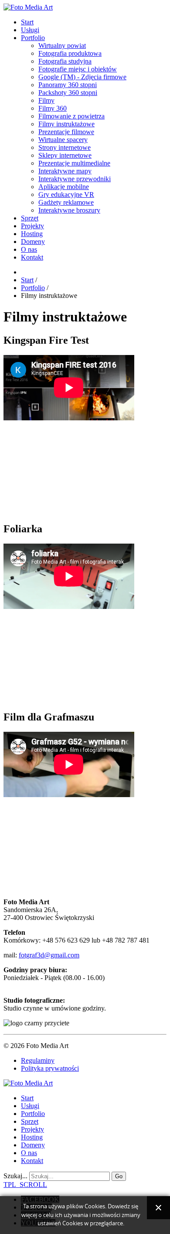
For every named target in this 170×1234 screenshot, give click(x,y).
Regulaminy (37, 1060)
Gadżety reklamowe (66, 202)
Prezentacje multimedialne (74, 163)
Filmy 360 (52, 108)
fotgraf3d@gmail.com (49, 955)
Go (118, 1176)
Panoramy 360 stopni (67, 84)
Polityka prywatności (50, 1068)
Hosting (32, 233)
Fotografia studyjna (65, 61)
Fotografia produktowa (70, 53)
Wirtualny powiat (62, 45)
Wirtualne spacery (63, 139)
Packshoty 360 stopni (67, 92)
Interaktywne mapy (65, 171)
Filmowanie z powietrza (71, 116)
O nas (29, 249)
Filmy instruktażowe (66, 124)
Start (27, 22)
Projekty (32, 226)
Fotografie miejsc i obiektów (77, 69)
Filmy (46, 100)
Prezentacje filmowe (66, 131)
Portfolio (33, 37)
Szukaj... (15, 1176)
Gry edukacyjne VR (66, 194)
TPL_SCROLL (25, 1184)
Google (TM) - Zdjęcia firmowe (82, 77)
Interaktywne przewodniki (74, 179)
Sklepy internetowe (65, 155)
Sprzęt (29, 218)
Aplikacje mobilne (63, 186)
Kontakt (32, 257)
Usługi (30, 30)
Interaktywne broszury (69, 210)
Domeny (33, 241)
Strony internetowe (64, 147)
